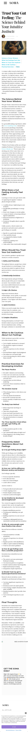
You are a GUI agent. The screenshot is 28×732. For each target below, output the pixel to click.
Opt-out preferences (10, 730)
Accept (14, 727)
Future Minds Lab (7, 149)
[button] (26, 713)
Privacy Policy (18, 730)
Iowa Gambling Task (10, 126)
